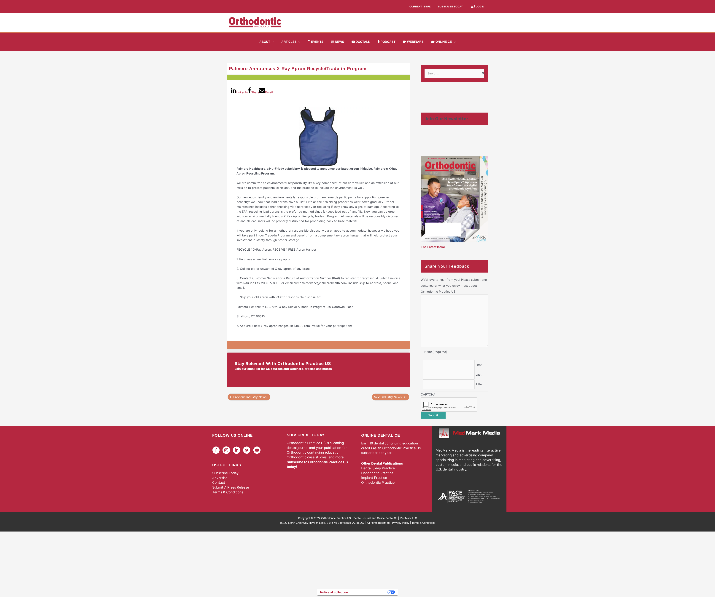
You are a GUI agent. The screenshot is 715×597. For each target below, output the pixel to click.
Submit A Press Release (230, 487)
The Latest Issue (433, 247)
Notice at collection (334, 592)
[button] (272, 41)
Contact (218, 482)
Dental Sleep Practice (378, 468)
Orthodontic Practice (378, 482)
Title (479, 384)
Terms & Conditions (227, 492)
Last (479, 374)
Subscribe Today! (225, 473)
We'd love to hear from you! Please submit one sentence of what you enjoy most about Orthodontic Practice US (454, 285)
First (479, 365)
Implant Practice (374, 478)
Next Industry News (389, 397)
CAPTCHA (428, 394)
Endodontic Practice (377, 473)
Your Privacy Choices (369, 592)
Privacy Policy (400, 522)
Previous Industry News (248, 397)
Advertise (219, 478)
